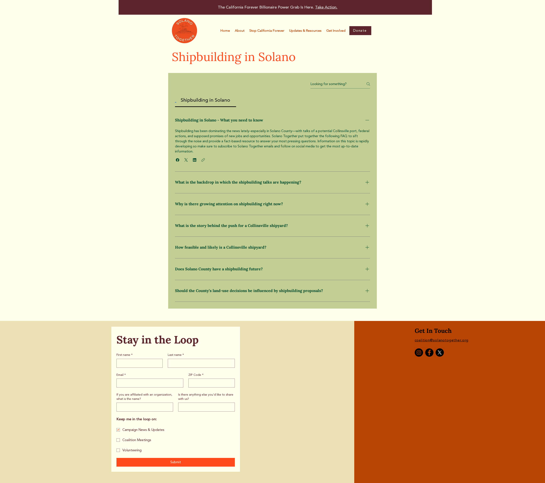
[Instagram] (419, 352)
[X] (440, 352)
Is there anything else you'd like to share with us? (205, 397)
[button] (267, 30)
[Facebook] (429, 352)
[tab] (205, 100)
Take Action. (326, 7)
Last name (176, 355)
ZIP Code (196, 375)
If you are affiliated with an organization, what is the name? (144, 397)
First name (124, 355)
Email (121, 375)
